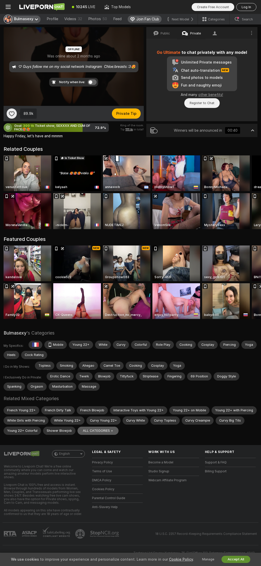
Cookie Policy (181, 559)
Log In (246, 7)
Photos (97, 19)
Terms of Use (102, 471)
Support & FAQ (216, 462)
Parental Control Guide (108, 498)
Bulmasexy (15, 333)
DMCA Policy (101, 480)
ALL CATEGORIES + (98, 431)
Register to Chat (202, 103)
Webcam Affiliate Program (167, 480)
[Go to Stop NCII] (105, 534)
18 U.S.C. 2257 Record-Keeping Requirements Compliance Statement (206, 534)
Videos (73, 19)
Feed (117, 19)
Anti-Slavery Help (105, 507)
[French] (35, 345)
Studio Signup (158, 471)
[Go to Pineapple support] (80, 534)
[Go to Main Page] (41, 7)
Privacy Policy (102, 462)
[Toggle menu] (8, 7)
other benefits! (210, 95)
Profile (52, 19)
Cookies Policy (103, 489)
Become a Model (160, 462)
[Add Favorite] (12, 113)
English (64, 454)
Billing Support (216, 471)
